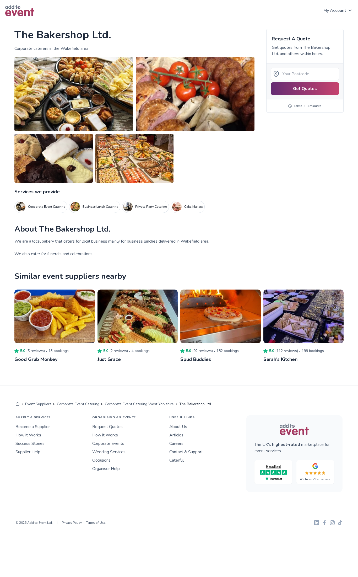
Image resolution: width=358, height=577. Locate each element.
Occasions (101, 460)
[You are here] (17, 404)
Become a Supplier (32, 427)
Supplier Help (27, 452)
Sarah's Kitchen (280, 359)
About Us (178, 427)
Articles (176, 435)
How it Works (28, 435)
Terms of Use (95, 523)
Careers (176, 443)
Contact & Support (186, 452)
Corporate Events (108, 443)
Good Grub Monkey (35, 359)
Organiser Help (106, 469)
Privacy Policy (72, 523)
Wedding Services (109, 452)
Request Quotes (107, 427)
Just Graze (109, 359)
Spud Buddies (195, 359)
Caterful (176, 460)
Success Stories (30, 443)
